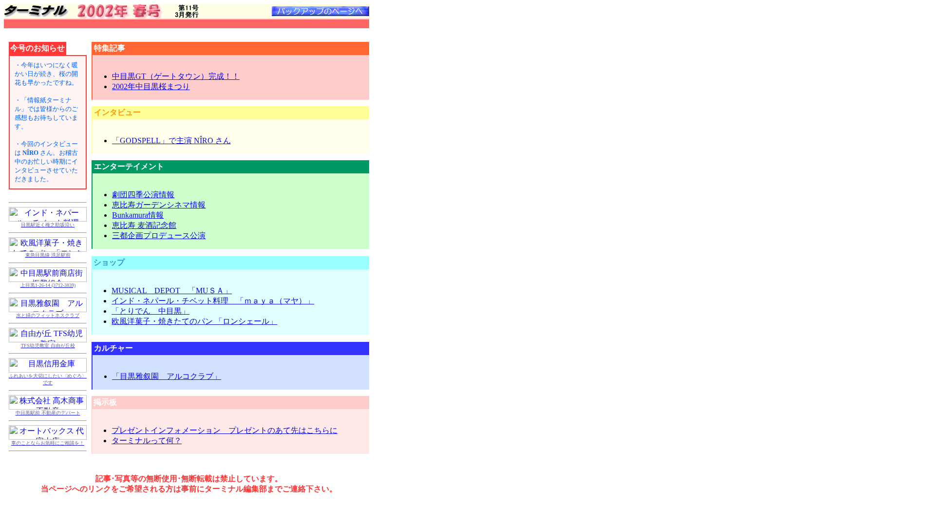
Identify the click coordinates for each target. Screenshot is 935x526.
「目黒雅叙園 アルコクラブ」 (166, 376)
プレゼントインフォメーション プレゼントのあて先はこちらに (224, 430)
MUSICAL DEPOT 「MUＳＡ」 (172, 290)
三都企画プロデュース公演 (159, 235)
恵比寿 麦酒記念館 (144, 225)
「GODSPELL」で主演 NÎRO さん (171, 140)
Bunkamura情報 (138, 215)
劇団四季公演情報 (143, 194)
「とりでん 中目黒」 (150, 311)
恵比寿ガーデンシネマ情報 (159, 205)
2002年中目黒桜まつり (151, 86)
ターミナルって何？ (147, 440)
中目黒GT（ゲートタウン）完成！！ (176, 76)
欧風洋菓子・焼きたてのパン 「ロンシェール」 (194, 321)
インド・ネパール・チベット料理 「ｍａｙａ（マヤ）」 (213, 301)
